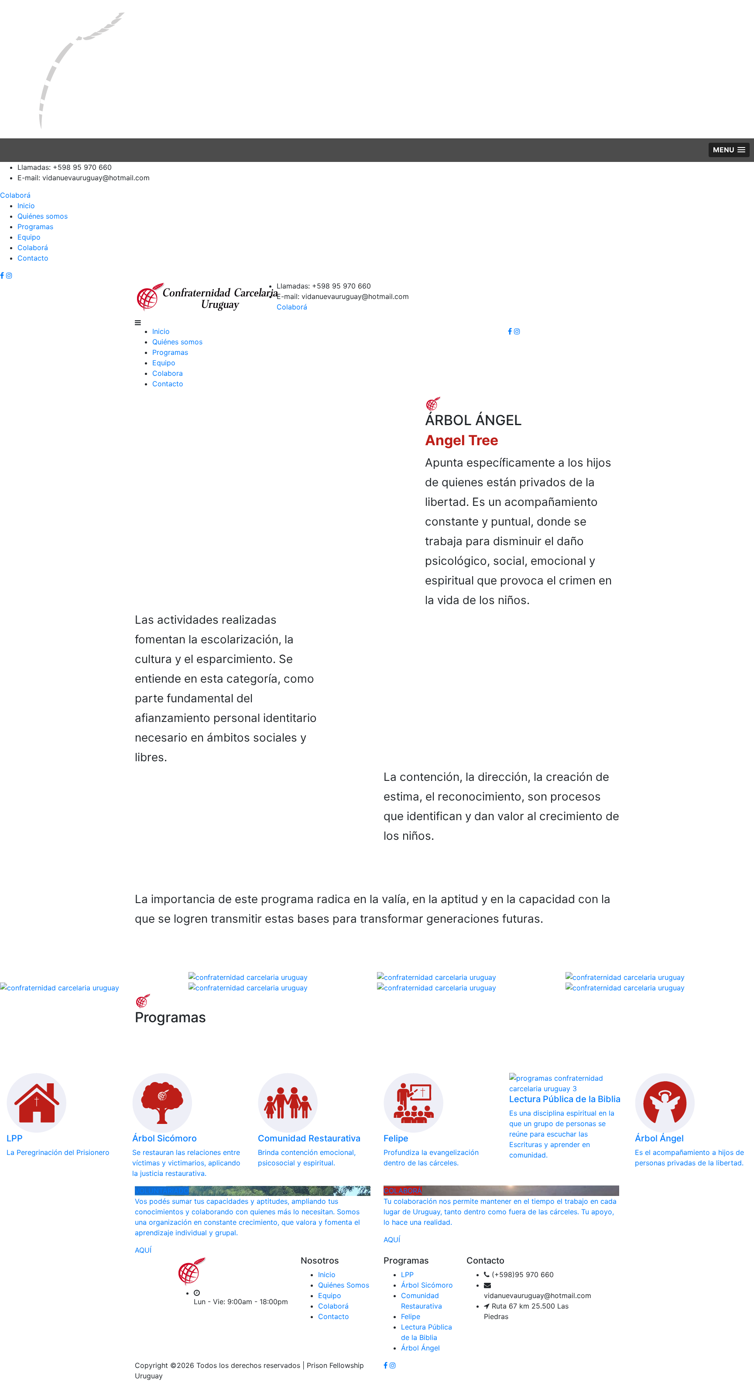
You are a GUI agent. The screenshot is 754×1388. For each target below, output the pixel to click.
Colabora (167, 373)
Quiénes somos (42, 216)
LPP (407, 1274)
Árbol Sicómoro (427, 1285)
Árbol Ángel (420, 1347)
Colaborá (15, 195)
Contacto (32, 258)
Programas (35, 226)
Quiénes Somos (343, 1285)
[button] (729, 150)
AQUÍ (143, 1250)
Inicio (26, 205)
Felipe (410, 1316)
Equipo (29, 237)
